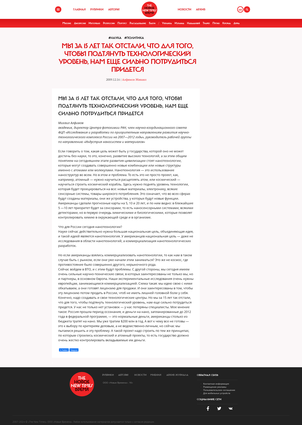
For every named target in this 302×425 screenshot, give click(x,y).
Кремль (226, 23)
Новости (184, 9)
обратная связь (207, 375)
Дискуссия (80, 23)
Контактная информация (216, 383)
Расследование (138, 23)
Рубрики (96, 9)
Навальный (193, 23)
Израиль (179, 23)
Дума (237, 23)
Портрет (122, 23)
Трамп (206, 23)
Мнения (155, 375)
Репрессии (109, 23)
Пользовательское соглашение (219, 389)
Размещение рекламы (214, 386)
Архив (200, 9)
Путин (216, 23)
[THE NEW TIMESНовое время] (149, 9)
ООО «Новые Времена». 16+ (118, 382)
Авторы (114, 9)
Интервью (94, 23)
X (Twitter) (64, 350)
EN (240, 9)
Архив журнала (177, 375)
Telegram (74, 350)
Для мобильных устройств (216, 393)
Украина (167, 23)
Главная (79, 9)
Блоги (152, 23)
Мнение (66, 23)
